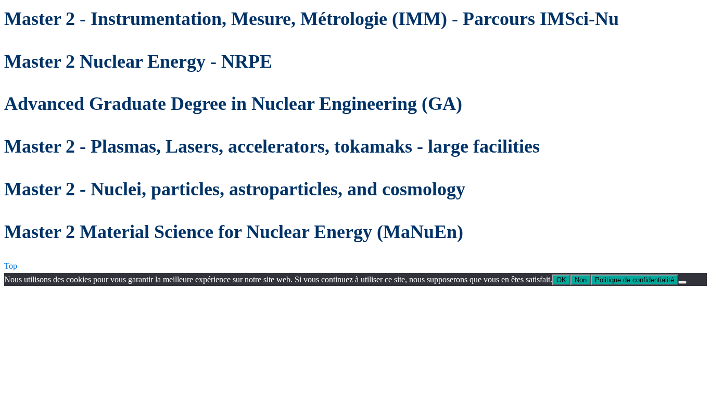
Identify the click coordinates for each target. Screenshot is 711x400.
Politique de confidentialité (634, 280)
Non (581, 280)
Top (10, 265)
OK (561, 280)
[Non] (682, 282)
